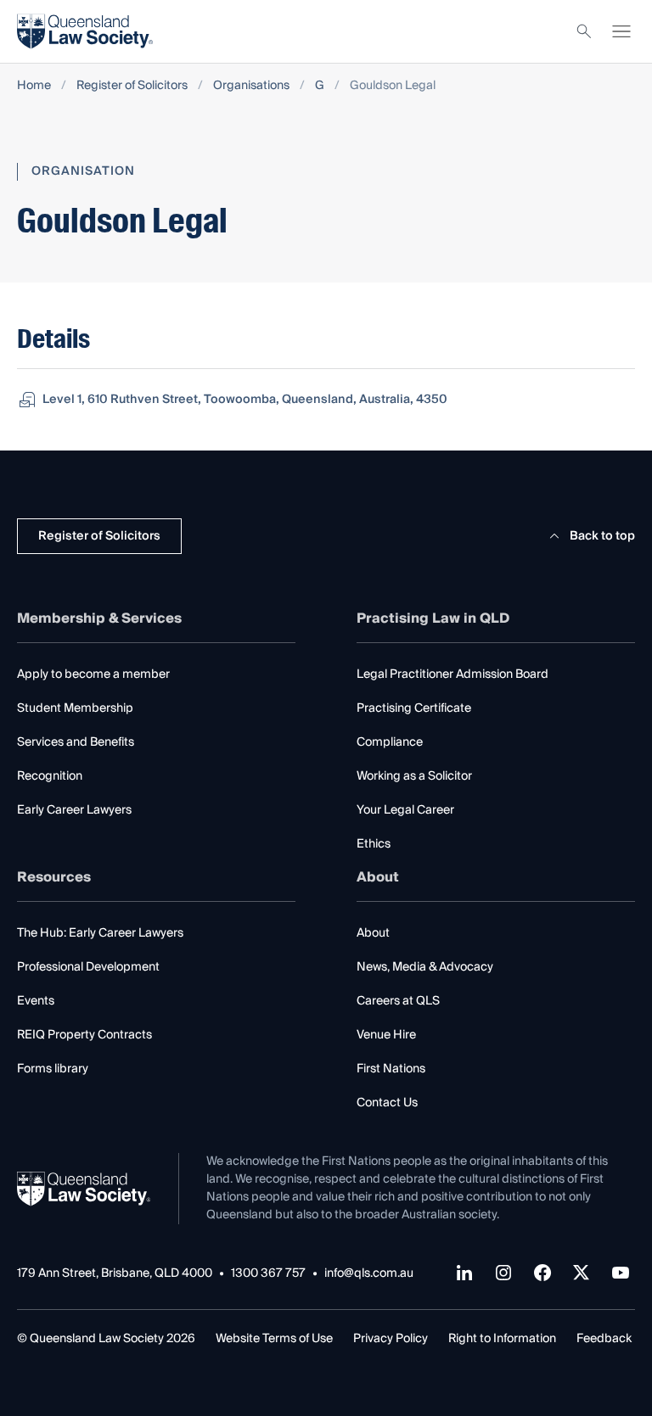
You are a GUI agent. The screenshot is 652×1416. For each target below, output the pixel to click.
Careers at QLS (398, 1001)
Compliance (390, 742)
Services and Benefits (75, 742)
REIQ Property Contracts (84, 1035)
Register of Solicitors (132, 86)
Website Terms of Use (274, 1339)
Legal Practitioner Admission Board (452, 674)
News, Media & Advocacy (425, 967)
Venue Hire (386, 1035)
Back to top (602, 536)
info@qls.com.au (368, 1274)
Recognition (49, 776)
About (373, 933)
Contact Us (387, 1103)
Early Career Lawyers (74, 810)
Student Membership (75, 708)
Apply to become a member (93, 674)
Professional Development (88, 967)
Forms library (52, 1069)
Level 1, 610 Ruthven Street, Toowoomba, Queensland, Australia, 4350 (244, 399)
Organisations (251, 86)
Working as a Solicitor (414, 776)
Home (34, 86)
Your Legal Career (405, 810)
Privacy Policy (390, 1339)
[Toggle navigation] (621, 31)
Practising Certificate (414, 708)
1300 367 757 (268, 1274)
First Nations (391, 1069)
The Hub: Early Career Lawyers (100, 933)
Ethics (374, 844)
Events (35, 1001)
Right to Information (502, 1339)
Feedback (604, 1339)
